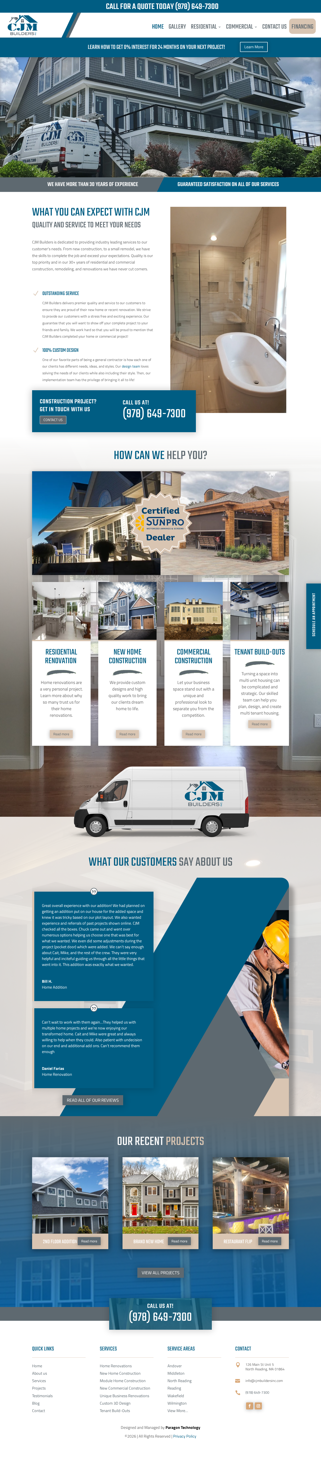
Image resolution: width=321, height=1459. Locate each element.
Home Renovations (116, 1366)
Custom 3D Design (115, 1403)
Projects (39, 1388)
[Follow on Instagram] (258, 1405)
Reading (174, 1388)
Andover (174, 1366)
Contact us (53, 419)
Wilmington (177, 1403)
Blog (36, 1403)
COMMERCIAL (239, 27)
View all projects (160, 1272)
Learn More (253, 47)
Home (37, 1366)
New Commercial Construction (125, 1388)
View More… (177, 1411)
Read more (61, 734)
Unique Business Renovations (124, 1396)
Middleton (176, 1373)
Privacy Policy (184, 1436)
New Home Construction (120, 1373)
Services (39, 1381)
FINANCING (302, 27)
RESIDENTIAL (204, 27)
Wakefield (175, 1396)
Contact (38, 1411)
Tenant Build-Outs (115, 1411)
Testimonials (42, 1396)
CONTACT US (274, 27)
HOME (158, 27)
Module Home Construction (123, 1381)
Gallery (177, 27)
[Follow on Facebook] (249, 1405)
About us (39, 1373)
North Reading (179, 1381)
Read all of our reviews (93, 1100)
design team (131, 366)
